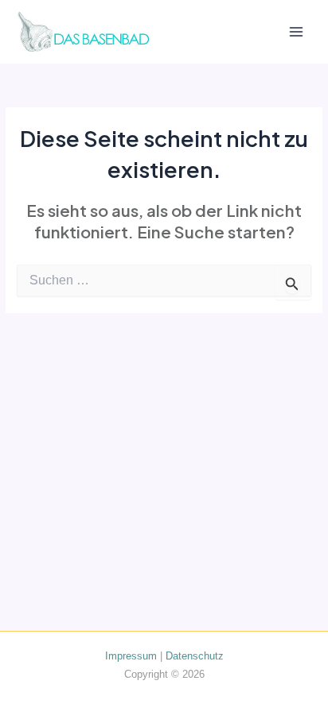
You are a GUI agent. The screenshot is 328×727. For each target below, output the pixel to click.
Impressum (131, 656)
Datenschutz (195, 656)
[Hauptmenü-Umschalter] (296, 32)
